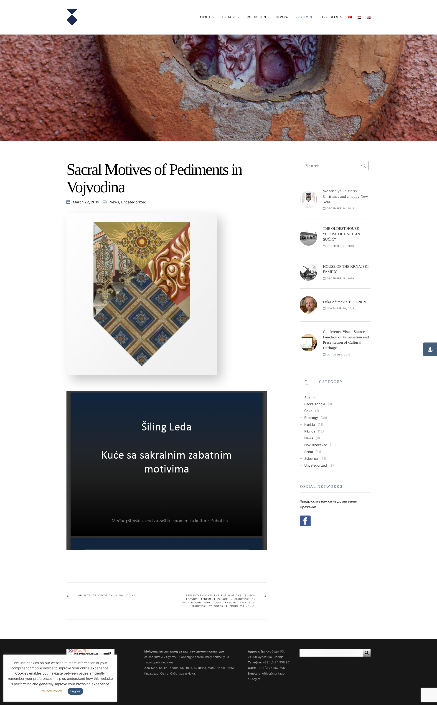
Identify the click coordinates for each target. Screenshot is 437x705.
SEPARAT (283, 17)
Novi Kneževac (315, 445)
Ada (307, 397)
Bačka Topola (314, 404)
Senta (308, 452)
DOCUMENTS (256, 17)
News (114, 202)
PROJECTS (304, 17)
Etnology (311, 418)
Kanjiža (309, 424)
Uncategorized (133, 202)
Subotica (311, 458)
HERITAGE (228, 17)
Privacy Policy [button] (51, 691)
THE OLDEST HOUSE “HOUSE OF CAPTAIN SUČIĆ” (341, 234)
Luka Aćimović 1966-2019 (344, 302)
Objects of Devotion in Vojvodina (106, 595)
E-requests (332, 17)
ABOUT (205, 17)
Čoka (308, 411)
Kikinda (309, 431)
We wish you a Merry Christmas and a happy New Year (345, 196)
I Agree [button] (75, 691)
